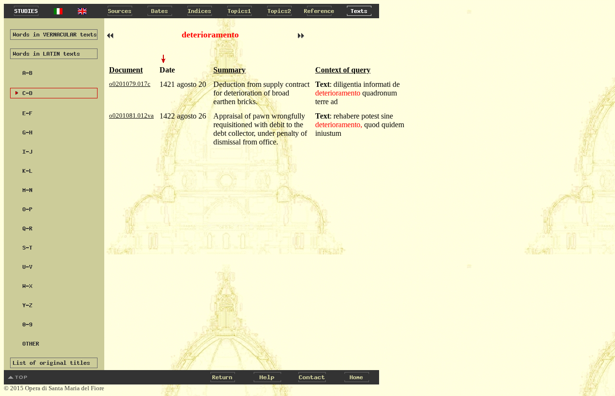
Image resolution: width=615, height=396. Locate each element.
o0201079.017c (129, 83)
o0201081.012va (131, 115)
